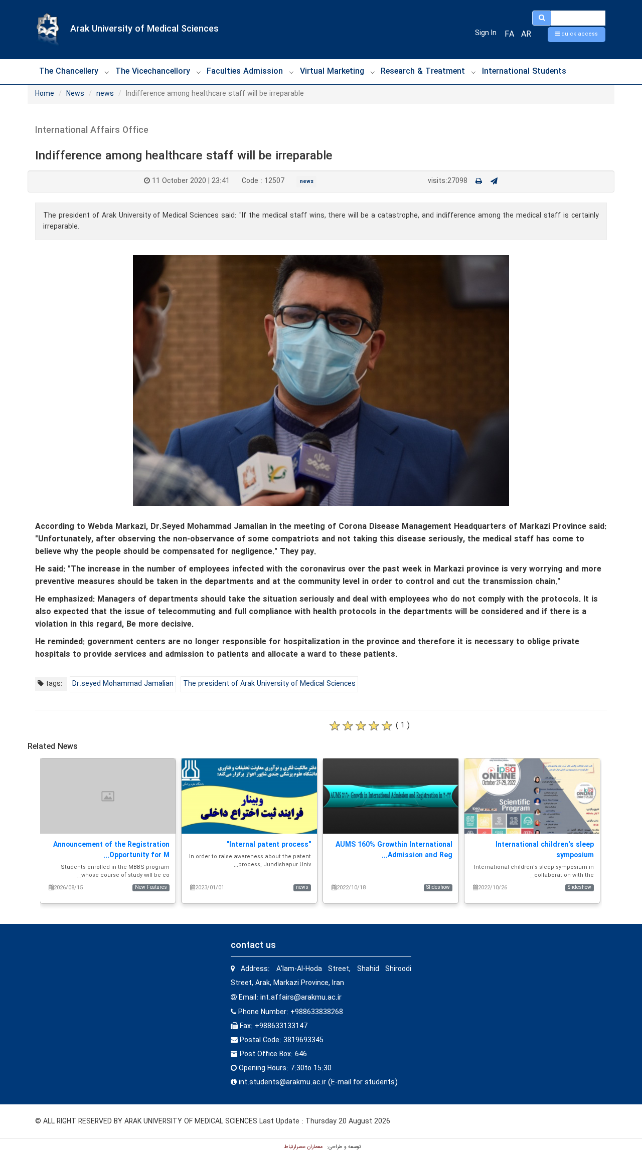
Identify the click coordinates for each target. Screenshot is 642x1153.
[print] (478, 181)
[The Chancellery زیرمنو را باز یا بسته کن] (106, 72)
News (75, 93)
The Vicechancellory (152, 71)
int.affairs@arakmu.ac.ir (301, 998)
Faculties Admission (245, 71)
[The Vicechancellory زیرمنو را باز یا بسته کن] (198, 72)
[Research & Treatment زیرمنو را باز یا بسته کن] (473, 72)
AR (526, 34)
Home (44, 93)
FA (509, 34)
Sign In (486, 33)
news (105, 93)
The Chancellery (68, 71)
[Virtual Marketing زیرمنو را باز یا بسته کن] (372, 72)
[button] (576, 34)
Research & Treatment (423, 71)
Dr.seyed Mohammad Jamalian (123, 683)
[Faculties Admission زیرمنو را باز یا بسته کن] (291, 72)
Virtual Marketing (332, 71)
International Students (524, 71)
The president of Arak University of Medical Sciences (269, 683)
